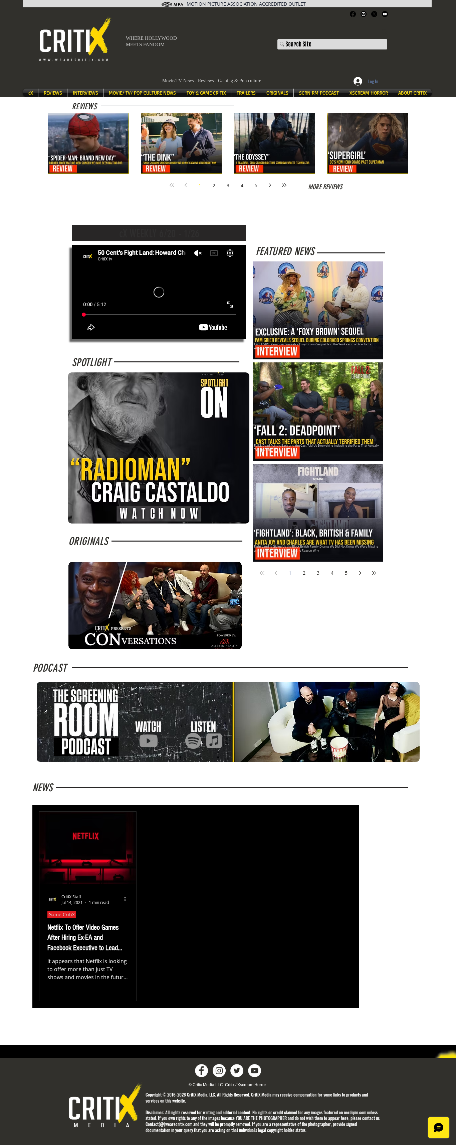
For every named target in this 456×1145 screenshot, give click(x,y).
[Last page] (284, 185)
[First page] (172, 185)
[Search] (385, 32)
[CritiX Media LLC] (201, 1070)
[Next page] (270, 185)
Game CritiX (61, 914)
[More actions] (127, 899)
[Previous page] (186, 185)
